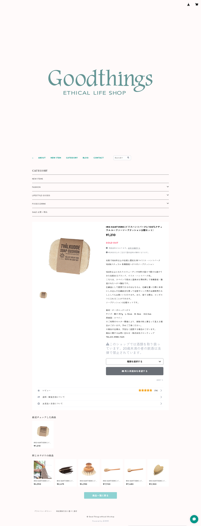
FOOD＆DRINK (39, 204)
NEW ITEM (56, 158)
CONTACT (99, 158)
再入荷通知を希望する (136, 371)
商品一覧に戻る (100, 495)
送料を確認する (134, 248)
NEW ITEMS (37, 179)
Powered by (97, 521)
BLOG (86, 158)
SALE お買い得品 (40, 212)
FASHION (36, 187)
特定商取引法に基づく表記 (66, 511)
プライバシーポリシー (43, 511)
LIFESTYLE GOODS (41, 195)
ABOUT (42, 158)
